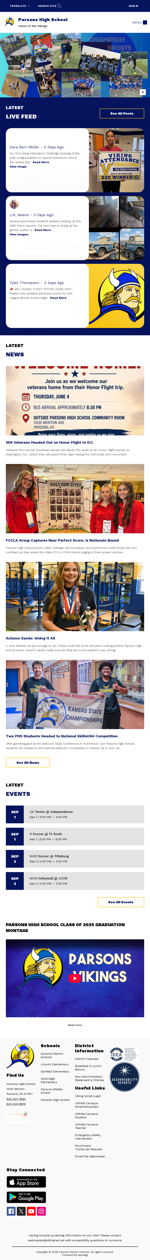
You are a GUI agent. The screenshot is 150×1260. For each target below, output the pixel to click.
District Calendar (87, 1059)
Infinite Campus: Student (86, 1115)
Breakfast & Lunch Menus (88, 1067)
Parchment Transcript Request (88, 1147)
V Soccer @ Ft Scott (46, 834)
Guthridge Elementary (49, 1080)
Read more (75, 1025)
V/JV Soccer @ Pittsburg (49, 856)
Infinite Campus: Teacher (86, 1126)
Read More (41, 162)
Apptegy (83, 1254)
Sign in (133, 6)
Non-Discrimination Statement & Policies (89, 1078)
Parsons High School (55, 1100)
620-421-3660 (16, 1099)
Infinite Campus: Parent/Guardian (87, 1104)
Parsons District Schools (52, 1055)
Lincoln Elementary (54, 1064)
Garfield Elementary (55, 1071)
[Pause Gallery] (143, 92)
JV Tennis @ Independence (51, 812)
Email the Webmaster (90, 1156)
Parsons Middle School (51, 1090)
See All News (27, 762)
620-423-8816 (16, 1104)
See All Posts (122, 113)
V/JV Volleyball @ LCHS (48, 878)
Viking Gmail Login (88, 1096)
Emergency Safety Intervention (88, 1136)
